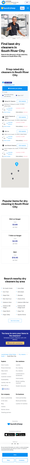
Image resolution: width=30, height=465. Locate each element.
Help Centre (4, 370)
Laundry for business (21, 403)
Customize (21, 460)
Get (27, 2)
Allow (15, 454)
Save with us (4, 385)
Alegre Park (6, 295)
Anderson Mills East (23, 302)
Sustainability (5, 379)
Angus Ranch (6, 311)
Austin (3, 356)
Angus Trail (21, 311)
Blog (2, 403)
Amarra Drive (21, 299)
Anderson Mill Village (6, 306)
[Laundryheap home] (8, 8)
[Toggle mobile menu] (28, 8)
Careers (3, 406)
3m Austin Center (8, 288)
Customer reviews (6, 376)
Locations (4, 373)
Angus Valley (6, 314)
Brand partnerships (21, 400)
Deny (8, 460)
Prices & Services (6, 368)
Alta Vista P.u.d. (7, 299)
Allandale (20, 295)
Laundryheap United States (8, 354)
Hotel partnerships (21, 398)
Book (22, 8)
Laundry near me (5, 382)
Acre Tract (6, 292)
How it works (5, 365)
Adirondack (21, 292)
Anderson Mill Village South (21, 306)
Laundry (18, 365)
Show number (7, 112)
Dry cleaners (22, 354)
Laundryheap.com (9, 84)
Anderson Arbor (7, 302)
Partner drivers (5, 409)
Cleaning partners (6, 412)
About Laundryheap (6, 398)
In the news (4, 400)
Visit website (22, 101)
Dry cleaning (19, 368)
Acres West (21, 288)
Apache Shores (22, 314)
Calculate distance (10, 109)
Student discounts (21, 386)
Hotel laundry (19, 378)
